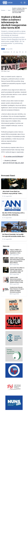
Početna (3, 10)
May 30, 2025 (19, 163)
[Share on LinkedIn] (17, 52)
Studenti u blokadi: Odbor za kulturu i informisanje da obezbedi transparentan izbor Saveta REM (19, 10)
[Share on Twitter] (14, 52)
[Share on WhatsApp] (23, 52)
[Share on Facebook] (11, 52)
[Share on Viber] (20, 52)
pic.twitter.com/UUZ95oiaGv (14, 156)
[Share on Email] (26, 52)
